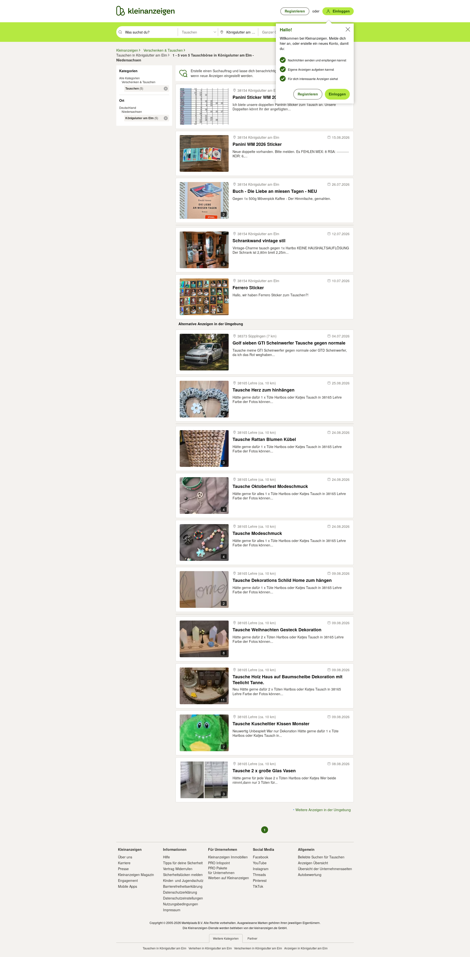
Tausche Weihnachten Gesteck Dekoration (277, 630)
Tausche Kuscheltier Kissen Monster (271, 723)
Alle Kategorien (129, 78)
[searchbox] (151, 32)
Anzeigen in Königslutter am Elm (306, 948)
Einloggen (337, 94)
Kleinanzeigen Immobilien (228, 856)
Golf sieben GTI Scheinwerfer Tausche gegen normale (289, 343)
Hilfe (166, 856)
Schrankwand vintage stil (259, 240)
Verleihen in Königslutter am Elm (210, 948)
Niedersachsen (132, 111)
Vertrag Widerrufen (177, 868)
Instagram (261, 868)
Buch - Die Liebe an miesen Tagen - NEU (275, 191)
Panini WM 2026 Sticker (257, 144)
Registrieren (308, 94)
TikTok (258, 886)
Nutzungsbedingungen (180, 903)
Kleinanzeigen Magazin (136, 874)
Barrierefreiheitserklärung (182, 886)
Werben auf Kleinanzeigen (228, 877)
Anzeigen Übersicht (313, 862)
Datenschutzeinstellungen (183, 898)
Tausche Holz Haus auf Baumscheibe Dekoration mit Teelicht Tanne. (287, 679)
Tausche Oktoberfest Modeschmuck (270, 486)
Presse (123, 868)
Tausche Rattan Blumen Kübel (264, 439)
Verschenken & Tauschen (138, 82)
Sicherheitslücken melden (183, 874)
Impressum (171, 909)
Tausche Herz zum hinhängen (263, 390)
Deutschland (127, 107)
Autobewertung (309, 874)
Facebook (260, 856)
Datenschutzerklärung (180, 892)
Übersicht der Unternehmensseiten (325, 868)
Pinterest (260, 880)
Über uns (125, 856)
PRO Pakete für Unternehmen (221, 870)
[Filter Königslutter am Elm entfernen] (166, 118)
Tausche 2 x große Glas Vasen (264, 770)
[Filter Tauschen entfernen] (166, 89)
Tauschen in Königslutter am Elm (164, 948)
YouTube (260, 862)
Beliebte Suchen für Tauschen (321, 856)
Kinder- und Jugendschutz (183, 880)
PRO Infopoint (219, 862)
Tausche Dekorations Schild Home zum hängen (282, 580)
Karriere (124, 862)
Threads (259, 874)
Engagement (128, 880)
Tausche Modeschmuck (257, 533)
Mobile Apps (127, 886)
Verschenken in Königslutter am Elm (258, 948)
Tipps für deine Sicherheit (183, 862)
